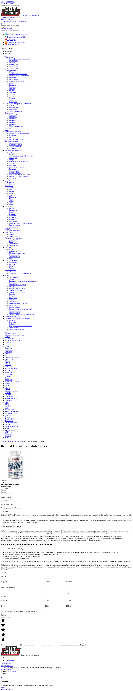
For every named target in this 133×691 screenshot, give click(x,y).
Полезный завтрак (15, 145)
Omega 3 (12, 234)
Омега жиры (9, 232)
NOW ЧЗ (8, 385)
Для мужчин (13, 109)
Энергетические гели (16, 329)
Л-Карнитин (9, 182)
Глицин (12, 160)
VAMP (7, 428)
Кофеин (12, 219)
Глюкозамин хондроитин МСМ (20, 133)
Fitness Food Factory (12, 357)
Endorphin (8, 352)
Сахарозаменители (15, 146)
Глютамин (12, 83)
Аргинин (12, 77)
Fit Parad (8, 353)
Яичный (12, 258)
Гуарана (12, 214)
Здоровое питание (11, 141)
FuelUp (7, 361)
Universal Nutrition (11, 426)
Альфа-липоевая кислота (18, 74)
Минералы (9, 186)
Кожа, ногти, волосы (16, 167)
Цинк (11, 204)
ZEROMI (8, 436)
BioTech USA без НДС (13, 340)
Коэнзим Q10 (14, 171)
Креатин (12, 89)
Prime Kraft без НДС (12, 398)
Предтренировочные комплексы (20, 223)
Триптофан (13, 100)
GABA (11, 154)
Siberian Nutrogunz (11, 411)
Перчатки (12, 62)
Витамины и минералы (17, 285)
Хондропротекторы (16, 139)
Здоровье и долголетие (13, 150)
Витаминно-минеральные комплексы (18, 104)
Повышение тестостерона (14, 238)
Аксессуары (9, 57)
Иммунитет (13, 165)
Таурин (11, 94)
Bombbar (8, 342)
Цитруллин (13, 102)
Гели (6, 130)
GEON (7, 363)
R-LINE (7, 406)
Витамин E (13, 122)
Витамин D (13, 120)
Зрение (11, 163)
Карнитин (12, 85)
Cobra (7, 346)
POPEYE (8, 393)
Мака (11, 242)
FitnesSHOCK (10, 359)
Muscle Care (9, 374)
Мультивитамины (15, 111)
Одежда (7, 229)
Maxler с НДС (10, 372)
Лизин (11, 90)
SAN (6, 408)
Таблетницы (13, 68)
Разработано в (6, 669)
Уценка (7, 275)
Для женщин (13, 107)
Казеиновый (13, 251)
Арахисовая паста (15, 143)
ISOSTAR (8, 367)
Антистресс (13, 158)
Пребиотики (13, 221)
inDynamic (13, 671)
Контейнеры (13, 61)
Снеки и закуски (11, 260)
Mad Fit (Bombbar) (11, 368)
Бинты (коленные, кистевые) (19, 59)
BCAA (11, 72)
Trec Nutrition (9, 419)
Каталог (10, 441)
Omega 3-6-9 (13, 236)
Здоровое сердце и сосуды (18, 161)
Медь (11, 199)
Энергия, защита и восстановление (21, 314)
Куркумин (12, 137)
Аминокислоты (10, 70)
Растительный (14, 255)
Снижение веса (14, 225)
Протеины (13, 305)
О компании (9, 660)
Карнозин (12, 87)
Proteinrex (8, 400)
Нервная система (15, 173)
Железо (11, 188)
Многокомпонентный (17, 253)
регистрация (5, 689)
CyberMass (8, 348)
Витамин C (13, 118)
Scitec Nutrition (10, 409)
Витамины (9, 113)
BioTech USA (9, 339)
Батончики (13, 262)
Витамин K (13, 124)
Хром (11, 202)
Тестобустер (13, 244)
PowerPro (8, 395)
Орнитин (12, 92)
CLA (11, 272)
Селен (11, 201)
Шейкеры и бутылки (12, 316)
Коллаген (12, 135)
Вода (11, 212)
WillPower (8, 432)
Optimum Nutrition (11, 391)
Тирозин (12, 98)
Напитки (12, 184)
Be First (7, 337)
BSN (6, 344)
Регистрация (10, 2)
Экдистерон (13, 245)
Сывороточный (14, 257)
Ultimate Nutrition (11, 423)
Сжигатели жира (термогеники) (20, 273)
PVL (6, 402)
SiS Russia (8, 413)
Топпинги (12, 148)
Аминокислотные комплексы (19, 76)
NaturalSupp (9, 380)
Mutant (7, 376)
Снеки (11, 268)
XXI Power (9, 434)
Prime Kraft (9, 396)
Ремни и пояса (14, 64)
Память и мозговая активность (20, 174)
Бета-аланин (13, 79)
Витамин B (13, 117)
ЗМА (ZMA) (13, 240)
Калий (11, 191)
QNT (7, 404)
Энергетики (13, 227)
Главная (3, 441)
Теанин (11, 96)
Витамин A (13, 115)
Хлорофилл (13, 178)
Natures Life (9, 383)
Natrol (7, 378)
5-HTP (11, 105)
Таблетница (13, 66)
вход (2, 687)
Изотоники (13, 216)
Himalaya (8, 365)
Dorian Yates (9, 350)
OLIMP (7, 389)
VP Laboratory (10, 430)
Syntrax (7, 417)
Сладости (12, 266)
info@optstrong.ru (7, 666)
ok (1, 677)
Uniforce (8, 424)
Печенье (12, 264)
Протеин (8, 247)
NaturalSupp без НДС (12, 381)
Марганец (12, 197)
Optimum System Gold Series (15, 335)
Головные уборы (15, 230)
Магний (12, 195)
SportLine (8, 415)
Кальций (12, 193)
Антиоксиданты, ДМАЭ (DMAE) (21, 156)
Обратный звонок (19, 21)
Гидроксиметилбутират (17, 81)
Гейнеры (8, 128)
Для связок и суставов (13, 132)
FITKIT (7, 355)
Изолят (11, 249)
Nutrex (7, 387)
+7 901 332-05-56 (7, 3)
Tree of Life (9, 421)
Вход (2, 2)
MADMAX (9, 370)
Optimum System (10, 333)
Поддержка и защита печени (19, 176)
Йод (10, 189)
